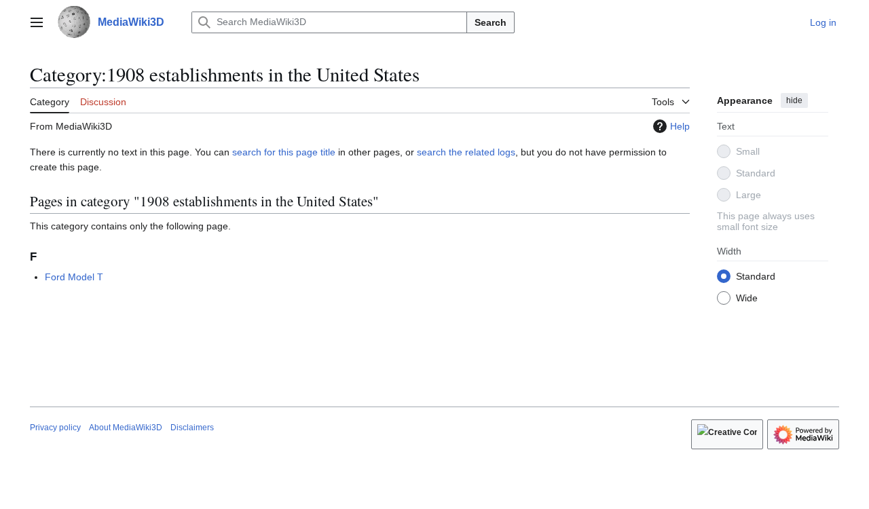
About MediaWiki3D (125, 427)
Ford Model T (74, 276)
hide (794, 100)
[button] (37, 22)
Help (680, 126)
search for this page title (283, 152)
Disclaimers (192, 427)
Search (490, 22)
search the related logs (466, 152)
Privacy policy (55, 427)
